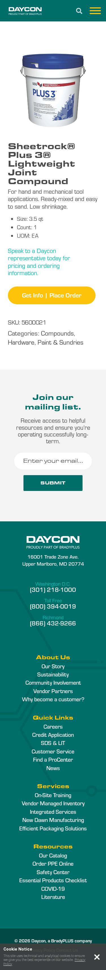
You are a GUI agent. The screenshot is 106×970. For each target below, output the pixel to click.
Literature (53, 897)
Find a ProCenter (53, 759)
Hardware (21, 342)
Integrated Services (53, 811)
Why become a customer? (53, 699)
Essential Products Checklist (53, 880)
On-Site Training (53, 795)
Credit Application (53, 734)
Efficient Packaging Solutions (53, 828)
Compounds (57, 333)
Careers (53, 726)
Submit (53, 483)
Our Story (53, 666)
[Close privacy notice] (97, 957)
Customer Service (53, 751)
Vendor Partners (53, 691)
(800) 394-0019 (53, 606)
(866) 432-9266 (53, 623)
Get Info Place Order (51, 295)
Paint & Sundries (60, 342)
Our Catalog (53, 855)
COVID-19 (53, 888)
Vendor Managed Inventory (53, 803)
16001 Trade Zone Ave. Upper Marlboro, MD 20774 (53, 560)
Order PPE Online (53, 863)
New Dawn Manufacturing (53, 820)
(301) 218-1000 (53, 589)
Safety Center (53, 872)
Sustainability (53, 674)
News (53, 768)
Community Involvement (53, 682)
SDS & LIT (53, 743)
